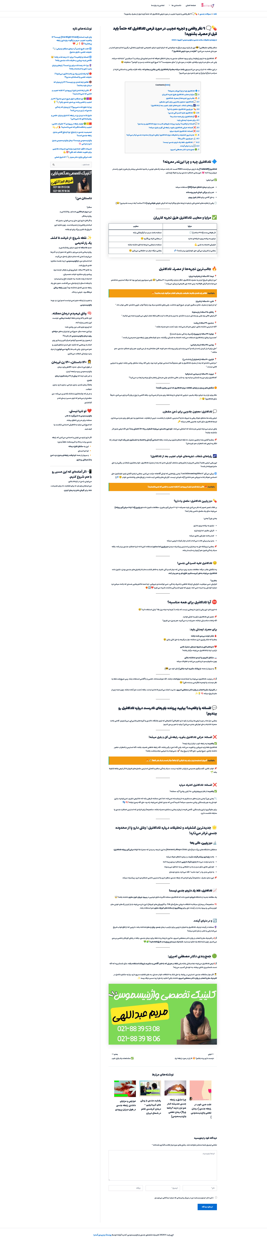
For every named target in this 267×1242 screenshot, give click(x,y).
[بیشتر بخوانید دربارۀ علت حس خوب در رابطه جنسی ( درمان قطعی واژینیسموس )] (200, 1090)
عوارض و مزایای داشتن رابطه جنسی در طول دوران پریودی (125, 1105)
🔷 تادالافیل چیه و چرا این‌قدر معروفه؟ (183, 91)
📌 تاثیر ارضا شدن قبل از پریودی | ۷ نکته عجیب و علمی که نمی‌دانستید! (72, 92)
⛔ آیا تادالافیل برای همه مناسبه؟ (184, 116)
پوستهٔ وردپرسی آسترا (102, 1235)
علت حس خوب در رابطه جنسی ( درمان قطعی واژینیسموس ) (201, 1110)
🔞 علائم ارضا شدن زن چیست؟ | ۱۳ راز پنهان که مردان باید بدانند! (73, 83)
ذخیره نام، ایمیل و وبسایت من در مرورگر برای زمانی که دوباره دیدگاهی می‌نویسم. (183, 1197)
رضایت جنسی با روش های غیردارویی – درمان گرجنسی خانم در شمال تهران (150, 1107)
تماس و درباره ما (157, 5)
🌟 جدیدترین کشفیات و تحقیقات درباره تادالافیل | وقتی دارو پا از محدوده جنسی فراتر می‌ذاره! (162, 135)
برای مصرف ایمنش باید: (188, 120)
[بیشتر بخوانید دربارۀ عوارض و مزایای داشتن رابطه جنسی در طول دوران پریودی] (125, 1088)
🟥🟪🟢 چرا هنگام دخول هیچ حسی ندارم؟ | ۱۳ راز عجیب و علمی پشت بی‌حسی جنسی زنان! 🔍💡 (71, 100)
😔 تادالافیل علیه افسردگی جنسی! (183, 113)
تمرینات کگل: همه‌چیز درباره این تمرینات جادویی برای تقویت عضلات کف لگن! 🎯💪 (72, 150)
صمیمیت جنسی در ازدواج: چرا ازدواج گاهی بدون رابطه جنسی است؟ (72, 134)
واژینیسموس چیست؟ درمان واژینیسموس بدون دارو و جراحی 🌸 (72, 142)
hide (167, 85)
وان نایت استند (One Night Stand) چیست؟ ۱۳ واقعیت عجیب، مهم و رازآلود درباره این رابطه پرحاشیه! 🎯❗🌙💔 (72, 40)
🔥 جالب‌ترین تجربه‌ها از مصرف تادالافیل (182, 98)
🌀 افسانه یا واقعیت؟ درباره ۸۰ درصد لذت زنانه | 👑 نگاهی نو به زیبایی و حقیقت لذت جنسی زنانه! (71, 58)
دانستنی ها (176, 5)
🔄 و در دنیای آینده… (189, 146)
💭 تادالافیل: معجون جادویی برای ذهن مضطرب (179, 102)
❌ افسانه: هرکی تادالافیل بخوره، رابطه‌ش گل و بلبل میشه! (174, 127)
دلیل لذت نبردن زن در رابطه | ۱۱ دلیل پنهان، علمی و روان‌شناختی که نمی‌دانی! (71, 117)
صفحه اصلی (191, 5)
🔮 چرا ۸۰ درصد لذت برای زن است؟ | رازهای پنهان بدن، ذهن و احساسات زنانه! (72, 67)
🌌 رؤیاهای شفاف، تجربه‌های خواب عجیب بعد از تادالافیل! (175, 105)
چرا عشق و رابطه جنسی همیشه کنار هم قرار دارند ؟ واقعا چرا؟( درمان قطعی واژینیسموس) (176, 1108)
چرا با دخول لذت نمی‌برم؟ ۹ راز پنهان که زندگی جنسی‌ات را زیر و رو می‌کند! (73, 108)
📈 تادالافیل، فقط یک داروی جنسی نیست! (181, 142)
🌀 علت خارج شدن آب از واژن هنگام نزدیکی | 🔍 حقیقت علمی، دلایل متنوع (72, 50)
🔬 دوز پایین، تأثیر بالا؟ (188, 138)
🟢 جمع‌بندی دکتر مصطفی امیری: (184, 149)
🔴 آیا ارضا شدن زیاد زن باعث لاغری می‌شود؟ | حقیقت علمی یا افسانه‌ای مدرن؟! (73, 75)
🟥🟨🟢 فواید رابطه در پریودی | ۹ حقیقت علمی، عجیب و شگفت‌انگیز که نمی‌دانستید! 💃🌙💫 (72, 125)
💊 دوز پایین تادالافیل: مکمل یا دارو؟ (183, 109)
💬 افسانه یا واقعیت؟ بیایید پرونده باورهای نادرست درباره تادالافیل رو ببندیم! (168, 124)
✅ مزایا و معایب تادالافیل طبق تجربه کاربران (180, 94)
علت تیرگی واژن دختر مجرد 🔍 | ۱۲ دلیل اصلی (73, 157)
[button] (170, 5)
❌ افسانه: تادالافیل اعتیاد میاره (184, 131)
